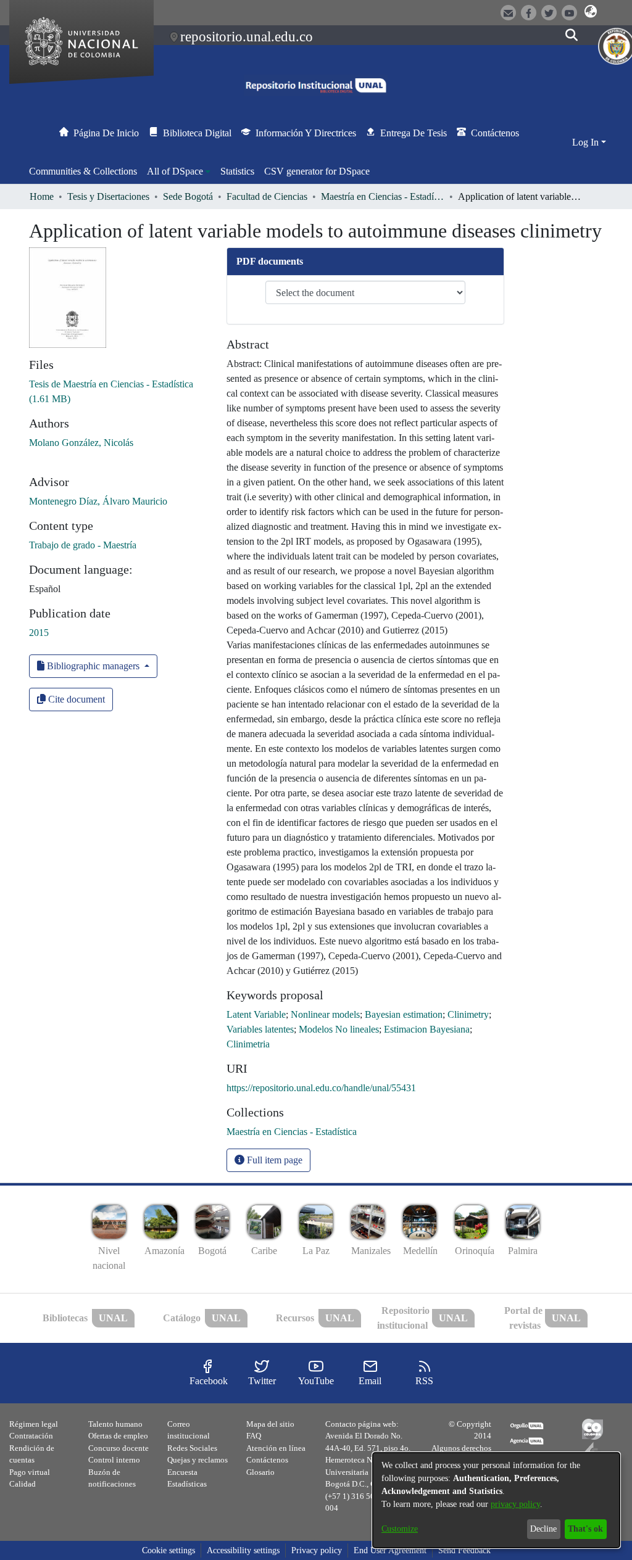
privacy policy (515, 1504)
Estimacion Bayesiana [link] (427, 1029)
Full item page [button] (273, 1160)
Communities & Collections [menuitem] (83, 171)
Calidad (22, 1483)
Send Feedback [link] (464, 1550)
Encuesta (182, 1472)
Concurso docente (118, 1448)
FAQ (253, 1435)
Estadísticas (187, 1483)
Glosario (260, 1472)
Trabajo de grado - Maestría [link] (82, 545)
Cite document (75, 699)
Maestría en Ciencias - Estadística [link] (382, 196)
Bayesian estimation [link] (404, 1014)
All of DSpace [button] (175, 171)
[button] (591, 11)
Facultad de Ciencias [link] (267, 196)
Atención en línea (276, 1448)
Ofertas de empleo (118, 1435)
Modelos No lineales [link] (339, 1029)
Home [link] (42, 196)
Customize (399, 1528)
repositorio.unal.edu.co (246, 36)
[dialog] (496, 1500)
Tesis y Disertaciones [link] (108, 196)
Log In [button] (586, 142)
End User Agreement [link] (390, 1550)
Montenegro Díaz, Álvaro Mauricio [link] (98, 501)
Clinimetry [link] (468, 1014)
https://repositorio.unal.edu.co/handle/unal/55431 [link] (321, 1088)
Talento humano (115, 1424)
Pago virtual (29, 1472)
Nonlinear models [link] (325, 1014)
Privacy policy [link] (316, 1550)
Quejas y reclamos (197, 1459)
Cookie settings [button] (168, 1550)
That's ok (585, 1528)
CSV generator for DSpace (317, 171)
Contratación (31, 1435)
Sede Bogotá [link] (188, 196)
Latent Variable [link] (256, 1014)
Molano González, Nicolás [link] (81, 442)
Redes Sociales (192, 1448)
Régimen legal (33, 1424)
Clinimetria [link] (248, 1044)
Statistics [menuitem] (237, 171)
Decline (543, 1528)
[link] (292, 1131)
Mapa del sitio (270, 1424)
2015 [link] (39, 632)
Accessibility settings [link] (243, 1550)
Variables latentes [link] (260, 1029)
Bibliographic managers (93, 666)
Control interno (114, 1459)
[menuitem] (178, 171)
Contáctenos (267, 1459)
